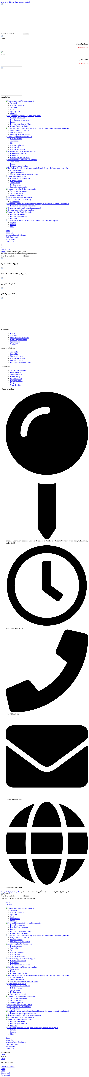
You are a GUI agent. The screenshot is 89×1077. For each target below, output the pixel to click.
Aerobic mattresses (17, 145)
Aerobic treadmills (17, 105)
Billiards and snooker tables (20, 179)
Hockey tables (15, 185)
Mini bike (13, 114)
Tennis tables (15, 183)
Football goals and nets (18, 216)
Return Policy (15, 377)
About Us (13, 336)
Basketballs (14, 156)
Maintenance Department (19, 338)
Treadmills (14, 352)
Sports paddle (15, 111)
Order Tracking (15, 385)
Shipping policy (16, 374)
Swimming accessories (18, 191)
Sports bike (14, 107)
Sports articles (15, 342)
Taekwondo (14, 162)
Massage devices (16, 360)
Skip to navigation (8, 2)
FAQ (12, 383)
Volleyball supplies (17, 172)
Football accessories (17, 214)
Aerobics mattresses (17, 358)
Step (11, 143)
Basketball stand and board (20, 158)
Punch (12, 122)
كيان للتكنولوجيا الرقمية (10, 892)
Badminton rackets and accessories (23, 206)
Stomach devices (16, 132)
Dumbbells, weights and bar (20, 124)
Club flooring (15, 202)
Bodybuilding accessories (19, 120)
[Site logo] (15, 31)
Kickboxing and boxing (19, 166)
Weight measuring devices (19, 130)
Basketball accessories (18, 153)
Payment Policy (16, 379)
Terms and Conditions (18, 370)
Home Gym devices (17, 118)
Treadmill (13, 103)
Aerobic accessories (17, 149)
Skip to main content (22, 2)
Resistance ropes (16, 139)
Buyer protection (16, 381)
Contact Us (14, 344)
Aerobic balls (15, 147)
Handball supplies (31, 174)
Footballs (13, 218)
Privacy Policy (15, 372)
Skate (12, 227)
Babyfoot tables (16, 181)
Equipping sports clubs (18, 340)
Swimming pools (16, 193)
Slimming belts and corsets (20, 135)
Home (3, 252)
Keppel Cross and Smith (19, 126)
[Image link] (36, 326)
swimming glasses (16, 195)
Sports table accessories (18, 187)
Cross (12, 109)
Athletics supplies (16, 170)
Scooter (13, 225)
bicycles (13, 223)
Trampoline (14, 141)
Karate (12, 164)
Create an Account (7, 1067)
